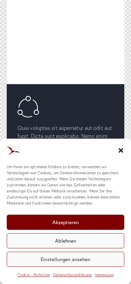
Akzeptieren (65, 222)
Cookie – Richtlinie (33, 274)
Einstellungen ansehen (65, 259)
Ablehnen (65, 240)
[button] (121, 150)
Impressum (104, 274)
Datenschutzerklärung (72, 274)
